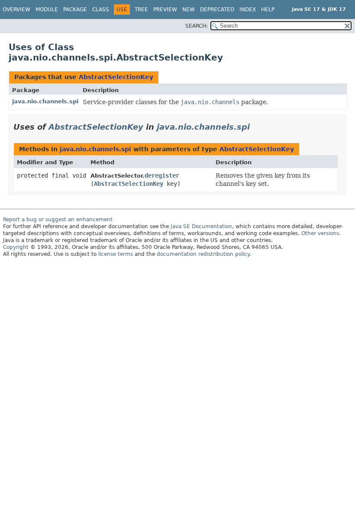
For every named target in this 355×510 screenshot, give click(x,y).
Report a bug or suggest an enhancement (58, 220)
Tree (141, 9)
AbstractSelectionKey (116, 76)
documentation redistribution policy (203, 254)
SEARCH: (196, 26)
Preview (165, 9)
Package (75, 9)
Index (247, 9)
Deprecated (217, 9)
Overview (16, 9)
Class (100, 9)
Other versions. (321, 233)
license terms (115, 254)
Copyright (16, 247)
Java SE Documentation (201, 226)
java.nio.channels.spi (45, 101)
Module (47, 9)
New (188, 9)
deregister (162, 175)
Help (267, 9)
